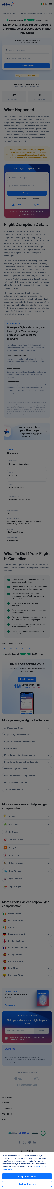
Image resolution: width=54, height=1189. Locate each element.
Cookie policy (39, 1166)
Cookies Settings (27, 1184)
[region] (27, 1170)
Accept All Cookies (26, 1176)
